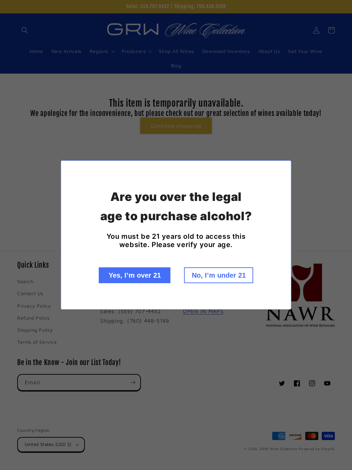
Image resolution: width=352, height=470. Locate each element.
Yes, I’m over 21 (135, 275)
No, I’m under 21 (219, 275)
